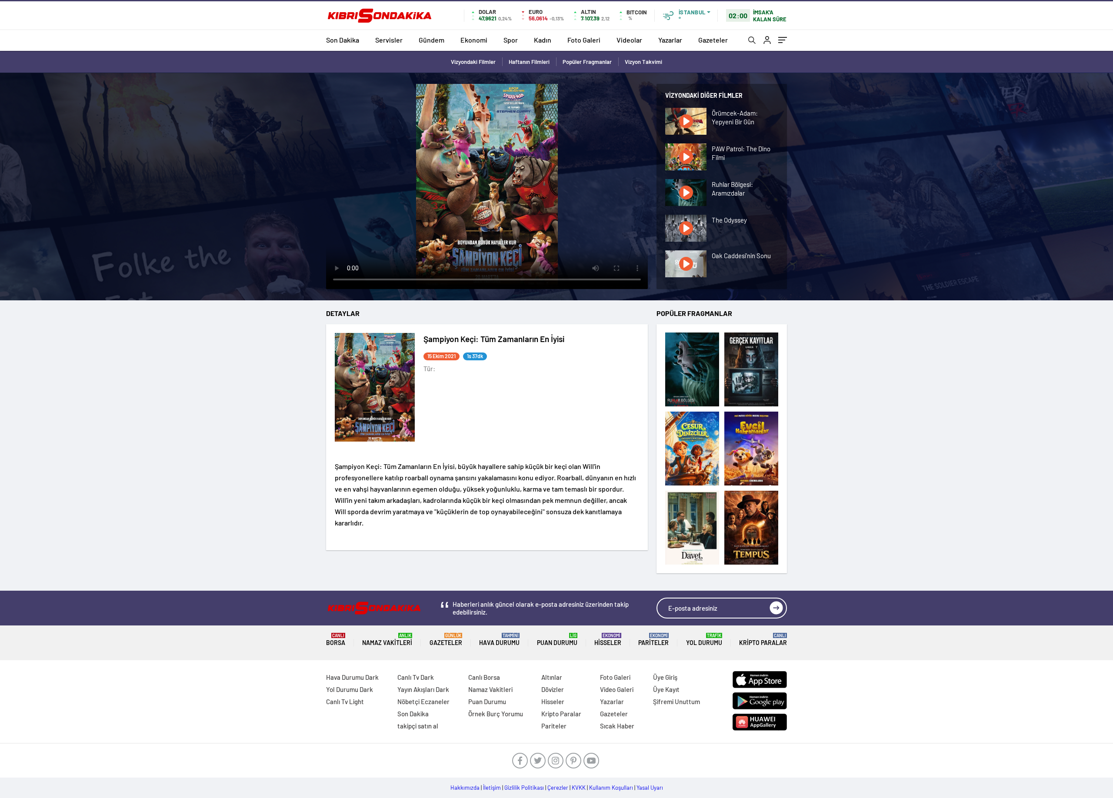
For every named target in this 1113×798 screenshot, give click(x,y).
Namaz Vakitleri (387, 639)
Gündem (431, 40)
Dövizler (552, 689)
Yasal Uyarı (649, 787)
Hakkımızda (465, 787)
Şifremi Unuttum (676, 701)
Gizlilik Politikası (524, 787)
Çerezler (557, 787)
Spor (510, 40)
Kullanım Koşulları (611, 787)
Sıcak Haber (617, 726)
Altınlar (551, 677)
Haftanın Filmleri (529, 61)
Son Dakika (342, 40)
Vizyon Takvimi (643, 61)
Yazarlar (670, 40)
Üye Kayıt (666, 689)
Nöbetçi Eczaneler (423, 701)
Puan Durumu (557, 639)
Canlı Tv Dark (415, 677)
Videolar (629, 40)
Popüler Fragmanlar (587, 61)
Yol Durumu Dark (349, 689)
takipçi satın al (417, 726)
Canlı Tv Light (345, 701)
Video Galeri (616, 689)
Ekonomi (473, 40)
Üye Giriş (665, 677)
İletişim (492, 787)
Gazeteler (713, 40)
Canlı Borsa (484, 677)
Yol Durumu (704, 639)
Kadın (542, 40)
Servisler (389, 40)
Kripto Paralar (763, 639)
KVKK (579, 787)
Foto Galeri (583, 40)
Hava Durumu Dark (352, 677)
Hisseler (607, 639)
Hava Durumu (499, 639)
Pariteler (653, 639)
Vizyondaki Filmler (473, 61)
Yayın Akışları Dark (423, 689)
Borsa (335, 639)
